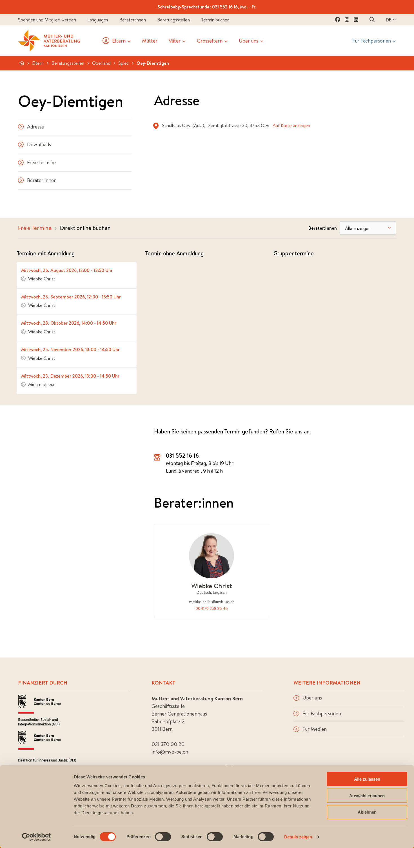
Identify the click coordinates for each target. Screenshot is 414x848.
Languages (97, 20)
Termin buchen (215, 20)
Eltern (38, 63)
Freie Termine (41, 162)
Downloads (39, 144)
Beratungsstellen (173, 20)
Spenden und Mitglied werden (47, 20)
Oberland (101, 63)
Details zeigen (298, 836)
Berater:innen (132, 20)
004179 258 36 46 (211, 608)
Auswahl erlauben (367, 795)
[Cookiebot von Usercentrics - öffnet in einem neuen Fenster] (36, 837)
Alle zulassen (367, 779)
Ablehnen (367, 812)
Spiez (123, 63)
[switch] (163, 836)
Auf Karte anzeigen (291, 125)
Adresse (35, 126)
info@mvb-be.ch (170, 751)
